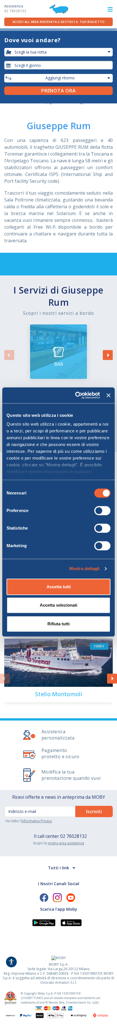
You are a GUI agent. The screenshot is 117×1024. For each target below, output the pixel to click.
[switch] (102, 510)
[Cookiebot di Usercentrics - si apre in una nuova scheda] (76, 395)
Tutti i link (58, 867)
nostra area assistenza (66, 843)
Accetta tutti (59, 586)
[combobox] (58, 65)
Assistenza (15, 8)
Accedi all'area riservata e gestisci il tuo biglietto (58, 22)
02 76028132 (73, 836)
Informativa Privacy (36, 821)
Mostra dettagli (84, 568)
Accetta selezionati (58, 605)
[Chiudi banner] (108, 395)
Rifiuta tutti (58, 623)
